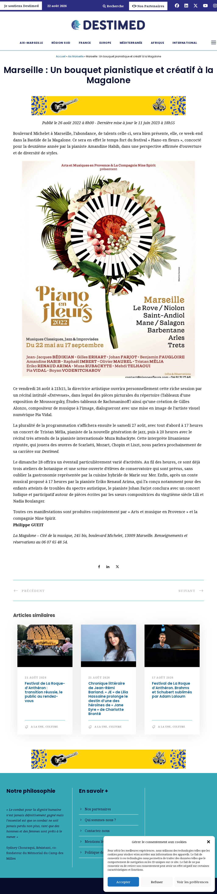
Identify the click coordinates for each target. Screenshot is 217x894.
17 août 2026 (163, 679)
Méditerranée (131, 43)
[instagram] (215, 5)
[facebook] (177, 5)
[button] (208, 842)
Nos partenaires (98, 809)
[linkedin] (186, 5)
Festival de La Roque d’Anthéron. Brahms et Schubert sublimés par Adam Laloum (172, 692)
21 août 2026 (35, 679)
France (85, 43)
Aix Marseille (75, 56)
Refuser (157, 882)
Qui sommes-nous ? (100, 820)
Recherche (115, 6)
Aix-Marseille (31, 43)
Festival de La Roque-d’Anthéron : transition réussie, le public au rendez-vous (45, 694)
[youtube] (205, 5)
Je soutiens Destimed (21, 6)
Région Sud (60, 43)
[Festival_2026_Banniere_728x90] (108, 760)
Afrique (157, 43)
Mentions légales (98, 841)
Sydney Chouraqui (20, 847)
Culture (51, 728)
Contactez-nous (97, 830)
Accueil (60, 56)
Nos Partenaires (150, 6)
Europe (105, 43)
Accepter (123, 882)
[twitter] (195, 5)
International (184, 43)
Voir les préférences (192, 882)
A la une (37, 728)
